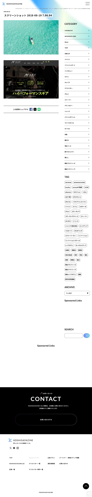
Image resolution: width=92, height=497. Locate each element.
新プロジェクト (69, 152)
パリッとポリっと (70, 117)
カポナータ (83, 207)
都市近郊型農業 (70, 279)
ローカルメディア (81, 245)
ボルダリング (78, 231)
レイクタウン (69, 245)
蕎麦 (66, 260)
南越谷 (74, 250)
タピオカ (68, 221)
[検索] (86, 335)
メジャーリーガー (70, 236)
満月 (75, 255)
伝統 (66, 134)
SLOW (86, 187)
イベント (67, 59)
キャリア (67, 82)
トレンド (67, 111)
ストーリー (68, 100)
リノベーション (83, 236)
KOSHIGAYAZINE (79, 182)
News (66, 42)
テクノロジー (69, 105)
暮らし (67, 157)
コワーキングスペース (71, 216)
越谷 (78, 260)
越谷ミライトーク (70, 169)
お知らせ (67, 53)
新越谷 (80, 250)
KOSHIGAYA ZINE (70, 36)
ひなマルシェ (77, 197)
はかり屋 (68, 197)
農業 (79, 274)
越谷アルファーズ (70, 163)
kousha (67, 187)
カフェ (67, 77)
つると (85, 192)
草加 (81, 255)
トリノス (75, 221)
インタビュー (69, 71)
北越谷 (67, 250)
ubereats (68, 192)
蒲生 (86, 255)
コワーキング (76, 211)
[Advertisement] (77, 314)
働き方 (67, 140)
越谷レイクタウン (70, 274)
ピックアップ (84, 226)
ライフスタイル (69, 123)
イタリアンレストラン (79, 202)
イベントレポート (70, 65)
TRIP (66, 48)
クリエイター (69, 88)
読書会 (72, 260)
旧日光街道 (68, 255)
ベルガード (68, 231)
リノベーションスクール (72, 240)
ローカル (67, 129)
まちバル (68, 202)
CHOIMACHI (69, 30)
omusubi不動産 (77, 187)
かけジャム (77, 192)
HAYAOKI (68, 182)
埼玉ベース (68, 146)
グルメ (67, 94)
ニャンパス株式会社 (71, 226)
